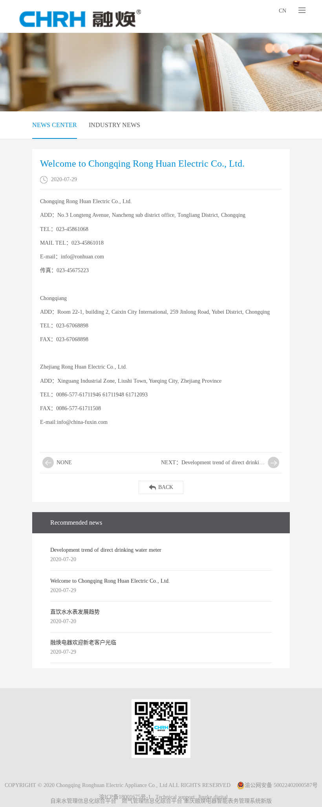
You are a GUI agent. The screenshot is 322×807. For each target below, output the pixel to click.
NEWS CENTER (54, 125)
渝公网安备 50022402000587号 (281, 785)
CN (282, 11)
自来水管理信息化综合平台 (83, 801)
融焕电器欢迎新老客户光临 (83, 642)
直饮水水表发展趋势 (75, 612)
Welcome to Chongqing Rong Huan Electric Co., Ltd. (110, 581)
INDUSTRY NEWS (114, 125)
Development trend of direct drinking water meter (105, 550)
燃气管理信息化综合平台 (152, 801)
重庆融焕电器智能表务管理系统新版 (228, 801)
